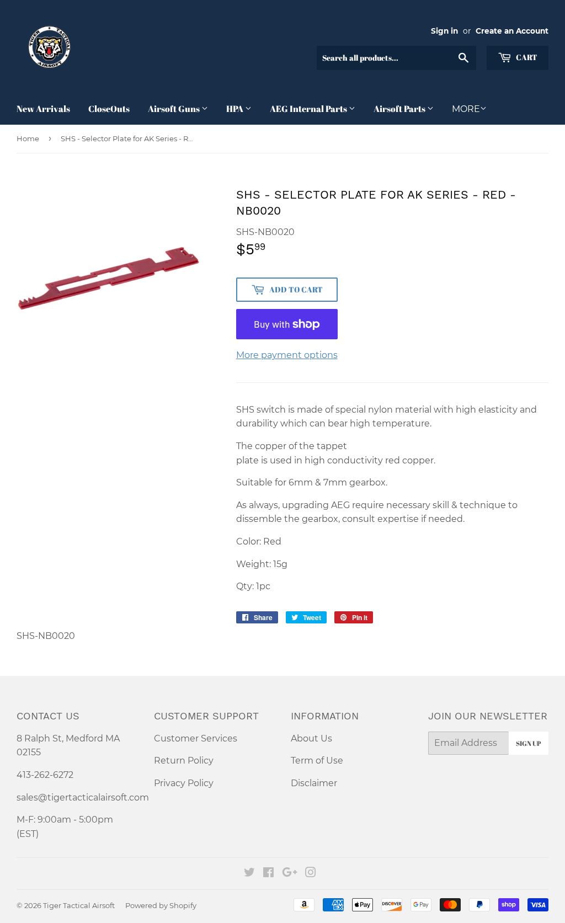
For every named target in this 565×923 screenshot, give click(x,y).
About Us (311, 738)
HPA (235, 109)
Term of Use (317, 760)
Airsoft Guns (174, 109)
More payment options (287, 355)
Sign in (444, 30)
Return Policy (184, 760)
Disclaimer (314, 783)
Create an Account (512, 30)
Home (28, 138)
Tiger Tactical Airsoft (79, 905)
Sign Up (528, 743)
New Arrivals (43, 109)
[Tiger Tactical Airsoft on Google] (289, 873)
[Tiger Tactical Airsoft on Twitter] (249, 873)
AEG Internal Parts (309, 109)
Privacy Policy (184, 783)
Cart (525, 57)
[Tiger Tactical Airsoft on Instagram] (310, 873)
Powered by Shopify (160, 905)
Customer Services (195, 738)
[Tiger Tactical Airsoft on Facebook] (268, 873)
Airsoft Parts (400, 109)
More (466, 109)
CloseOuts (109, 109)
